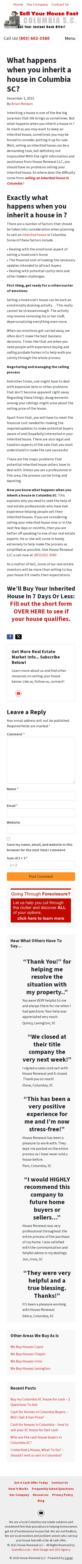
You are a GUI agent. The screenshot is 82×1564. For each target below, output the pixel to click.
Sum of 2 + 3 (17, 858)
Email (12, 805)
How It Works (18, 1489)
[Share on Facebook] (10, 636)
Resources (41, 1495)
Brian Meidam (22, 103)
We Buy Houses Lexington (30, 1368)
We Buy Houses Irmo (26, 1361)
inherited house (34, 234)
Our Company (37, 4)
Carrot (69, 1558)
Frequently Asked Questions (53, 1489)
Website (13, 822)
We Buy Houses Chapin (27, 1354)
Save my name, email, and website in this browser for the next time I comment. (39, 847)
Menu (70, 38)
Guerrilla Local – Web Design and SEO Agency (41, 1549)
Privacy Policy (62, 1495)
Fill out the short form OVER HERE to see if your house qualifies (41, 611)
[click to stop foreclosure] (41, 905)
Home (18, 4)
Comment (16, 734)
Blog (41, 1501)
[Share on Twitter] (18, 636)
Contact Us (60, 4)
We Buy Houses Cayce (26, 1346)
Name (12, 789)
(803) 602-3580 (34, 38)
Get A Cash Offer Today (31, 1483)
